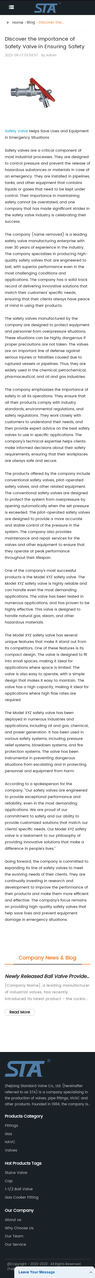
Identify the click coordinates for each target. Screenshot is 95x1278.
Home (17, 23)
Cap (9, 1181)
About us (13, 1220)
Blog (31, 22)
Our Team (14, 1236)
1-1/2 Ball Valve (19, 1189)
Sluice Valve (16, 1173)
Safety (11, 131)
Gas (8, 1134)
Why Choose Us (19, 1228)
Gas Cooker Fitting (22, 1197)
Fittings (11, 1125)
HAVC (10, 1142)
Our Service (15, 1245)
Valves (11, 1150)
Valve (23, 131)
